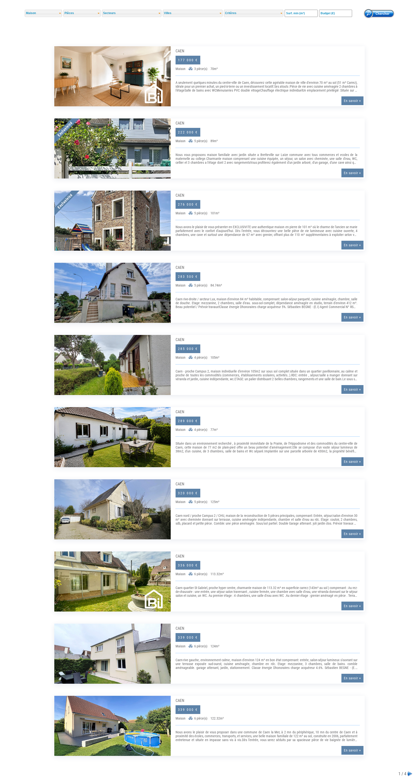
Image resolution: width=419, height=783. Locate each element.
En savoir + (352, 101)
